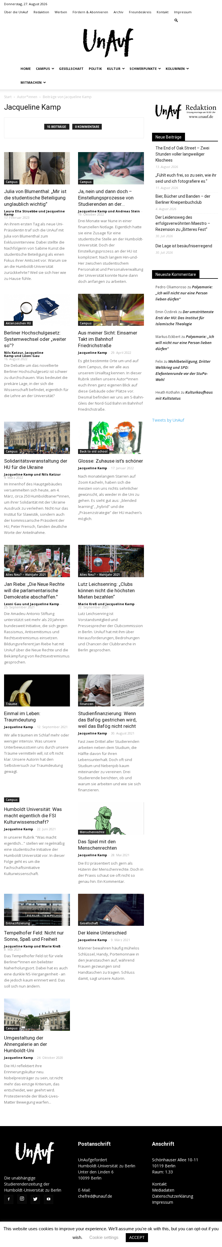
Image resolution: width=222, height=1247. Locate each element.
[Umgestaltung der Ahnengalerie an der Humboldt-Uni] (37, 1015)
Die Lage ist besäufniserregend (184, 246)
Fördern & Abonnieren (90, 12)
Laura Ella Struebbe (21, 211)
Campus (43, 68)
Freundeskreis (140, 12)
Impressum (183, 12)
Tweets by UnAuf (168, 420)
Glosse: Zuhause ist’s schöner (110, 461)
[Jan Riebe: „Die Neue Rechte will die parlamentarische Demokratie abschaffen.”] (37, 561)
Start (8, 96)
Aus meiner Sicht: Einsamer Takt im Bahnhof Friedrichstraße (107, 339)
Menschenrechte (92, 832)
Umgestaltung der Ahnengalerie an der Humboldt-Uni (25, 1044)
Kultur (114, 68)
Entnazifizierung (18, 923)
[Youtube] (213, 20)
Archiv (118, 12)
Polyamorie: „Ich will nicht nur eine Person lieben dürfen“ (184, 293)
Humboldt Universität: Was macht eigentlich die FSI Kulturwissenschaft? (33, 815)
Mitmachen (31, 82)
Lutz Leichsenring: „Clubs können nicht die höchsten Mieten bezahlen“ (106, 590)
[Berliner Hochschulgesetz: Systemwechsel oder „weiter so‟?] (37, 310)
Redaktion (41, 12)
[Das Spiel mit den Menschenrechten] (111, 818)
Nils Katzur (13, 352)
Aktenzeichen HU (18, 323)
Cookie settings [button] (104, 1237)
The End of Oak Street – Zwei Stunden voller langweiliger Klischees (182, 154)
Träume (11, 704)
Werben (61, 12)
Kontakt (163, 12)
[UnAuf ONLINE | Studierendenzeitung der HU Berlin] (111, 43)
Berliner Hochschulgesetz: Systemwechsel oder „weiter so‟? (35, 339)
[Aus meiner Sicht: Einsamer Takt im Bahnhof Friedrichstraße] (111, 310)
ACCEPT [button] (137, 1237)
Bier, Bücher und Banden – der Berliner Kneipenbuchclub (183, 199)
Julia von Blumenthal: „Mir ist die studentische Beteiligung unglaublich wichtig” (35, 197)
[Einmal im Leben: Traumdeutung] (37, 690)
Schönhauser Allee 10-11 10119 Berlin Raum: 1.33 (175, 1166)
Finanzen (86, 704)
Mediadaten (163, 1190)
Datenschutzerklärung (172, 1196)
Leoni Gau (31, 356)
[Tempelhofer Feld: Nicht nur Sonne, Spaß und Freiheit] (37, 910)
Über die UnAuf (16, 12)
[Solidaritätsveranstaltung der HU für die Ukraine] (37, 438)
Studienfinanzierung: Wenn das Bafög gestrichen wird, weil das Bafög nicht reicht (107, 720)
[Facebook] (185, 20)
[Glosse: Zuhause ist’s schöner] (111, 438)
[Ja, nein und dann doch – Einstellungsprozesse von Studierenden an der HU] (111, 168)
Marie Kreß (87, 604)
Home (26, 68)
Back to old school (94, 451)
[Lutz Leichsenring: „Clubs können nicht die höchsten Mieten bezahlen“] (111, 561)
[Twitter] (204, 20)
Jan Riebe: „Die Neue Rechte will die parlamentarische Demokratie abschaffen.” (34, 590)
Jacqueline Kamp (92, 211)
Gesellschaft (71, 68)
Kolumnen (175, 68)
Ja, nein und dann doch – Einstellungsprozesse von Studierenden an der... (106, 197)
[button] (176, 20)
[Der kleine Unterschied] (111, 910)
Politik (95, 68)
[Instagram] (194, 20)
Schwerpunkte (143, 68)
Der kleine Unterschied (102, 933)
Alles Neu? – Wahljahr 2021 (26, 575)
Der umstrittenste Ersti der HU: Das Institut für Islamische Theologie (185, 317)
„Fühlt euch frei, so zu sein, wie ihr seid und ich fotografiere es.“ (186, 178)
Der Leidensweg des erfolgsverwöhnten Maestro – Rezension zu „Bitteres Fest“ (183, 223)
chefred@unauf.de (95, 1196)
